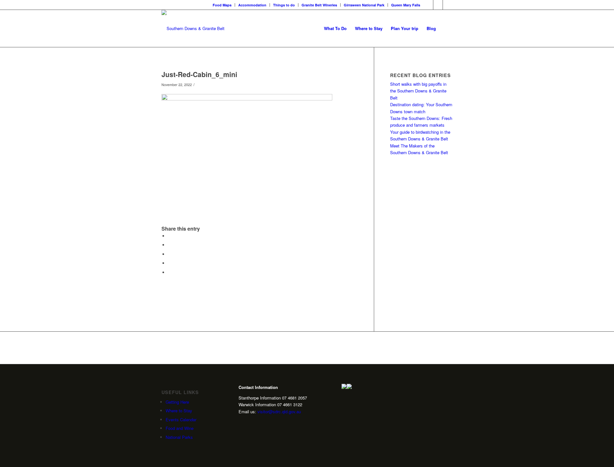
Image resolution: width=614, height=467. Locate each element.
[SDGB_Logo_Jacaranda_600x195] (192, 28)
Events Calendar (181, 419)
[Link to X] (448, 5)
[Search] (446, 28)
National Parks (179, 437)
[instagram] (241, 422)
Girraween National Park (364, 5)
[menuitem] (222, 5)
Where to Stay (179, 411)
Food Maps (222, 5)
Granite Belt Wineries (319, 5)
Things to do (284, 5)
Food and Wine (179, 428)
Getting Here (177, 402)
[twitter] (251, 422)
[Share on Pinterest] (169, 254)
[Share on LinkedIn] (169, 263)
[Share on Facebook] (169, 236)
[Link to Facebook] (428, 5)
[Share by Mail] (169, 272)
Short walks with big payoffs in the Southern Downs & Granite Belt (418, 91)
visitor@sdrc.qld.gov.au (279, 411)
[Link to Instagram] (438, 5)
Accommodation (252, 5)
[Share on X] (169, 245)
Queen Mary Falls (405, 5)
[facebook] (261, 422)
